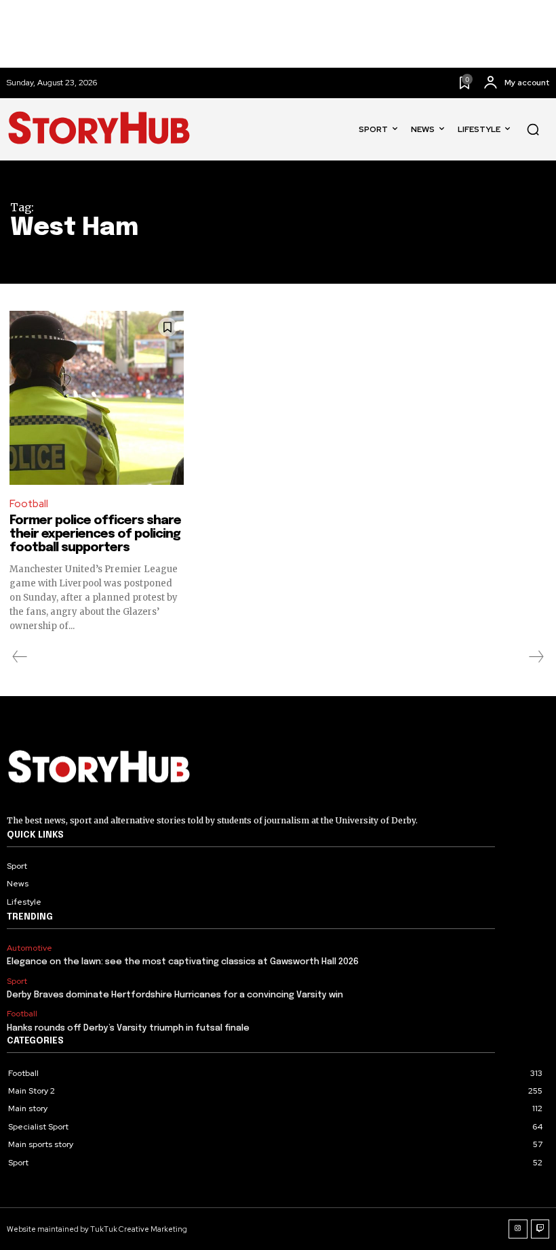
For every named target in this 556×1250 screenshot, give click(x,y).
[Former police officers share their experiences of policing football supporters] (96, 398)
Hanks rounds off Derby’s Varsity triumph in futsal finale (128, 1028)
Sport (17, 981)
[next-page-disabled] (536, 657)
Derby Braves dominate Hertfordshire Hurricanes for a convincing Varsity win (175, 995)
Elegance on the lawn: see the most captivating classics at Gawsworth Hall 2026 (183, 961)
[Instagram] (518, 1229)
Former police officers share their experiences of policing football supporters (95, 534)
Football (28, 504)
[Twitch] (540, 1229)
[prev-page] (20, 657)
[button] (533, 129)
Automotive (29, 948)
